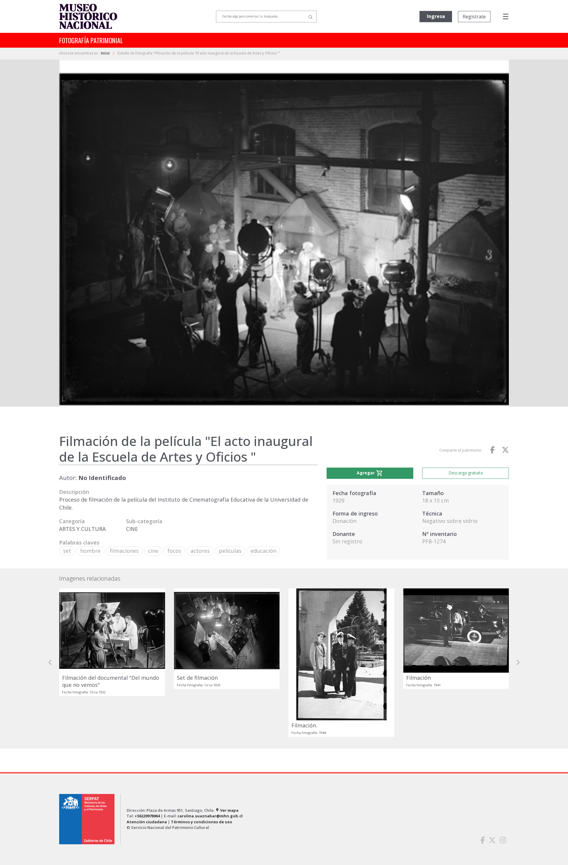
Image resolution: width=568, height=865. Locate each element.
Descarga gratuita (465, 473)
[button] (50, 662)
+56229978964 (147, 816)
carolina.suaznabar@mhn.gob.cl (210, 816)
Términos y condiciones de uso (201, 821)
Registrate (474, 16)
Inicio (106, 53)
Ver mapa (226, 810)
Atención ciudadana (147, 821)
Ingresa (436, 16)
